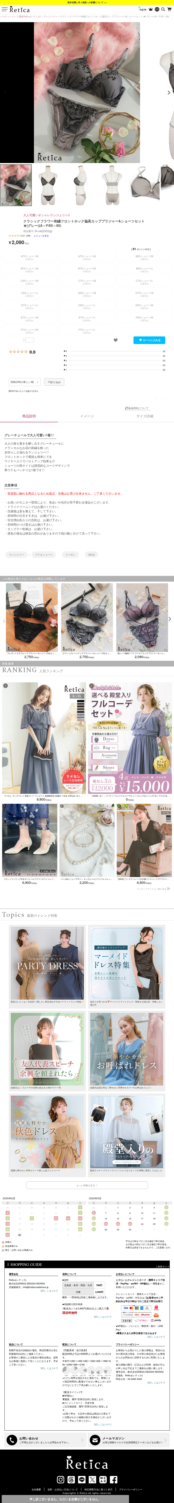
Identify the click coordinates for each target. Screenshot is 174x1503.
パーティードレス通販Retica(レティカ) (20, 16)
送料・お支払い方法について (63, 1489)
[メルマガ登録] (129, 1440)
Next (169, 92)
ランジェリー (51, 16)
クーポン (70, 554)
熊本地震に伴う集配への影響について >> (87, 2)
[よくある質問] (45, 1440)
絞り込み (55, 382)
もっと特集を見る (85, 1185)
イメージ (87, 415)
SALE (91, 554)
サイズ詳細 (144, 415)
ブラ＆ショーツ (44, 554)
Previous (5, 92)
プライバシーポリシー (130, 1489)
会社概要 (36, 1489)
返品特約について (138, 408)
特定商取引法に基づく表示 (98, 1489)
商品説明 (29, 415)
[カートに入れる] (149, 340)
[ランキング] (151, 9)
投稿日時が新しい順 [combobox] (22, 382)
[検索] (163, 9)
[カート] (170, 9)
